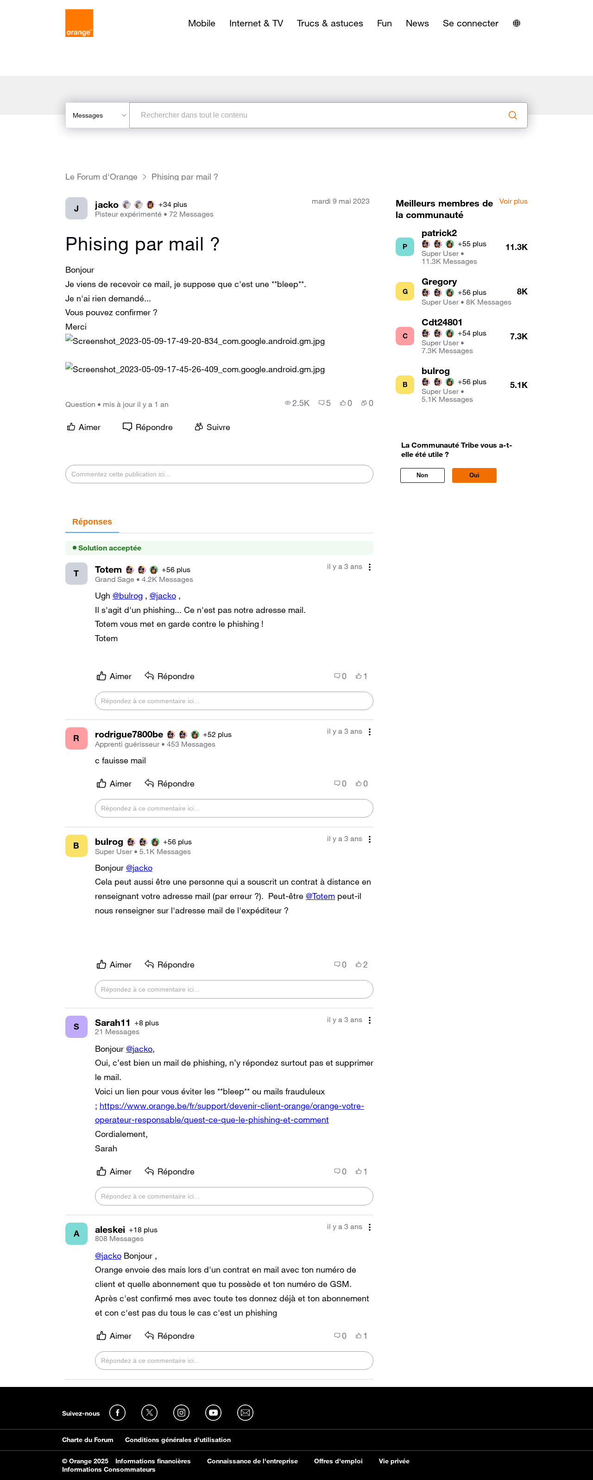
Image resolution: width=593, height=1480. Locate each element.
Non (422, 475)
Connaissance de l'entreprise (252, 1461)
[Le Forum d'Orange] (79, 23)
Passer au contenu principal (49, 7)
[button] (195, 341)
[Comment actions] (369, 567)
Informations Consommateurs (109, 1469)
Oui (474, 475)
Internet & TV (256, 23)
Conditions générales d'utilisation (178, 1440)
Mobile (201, 23)
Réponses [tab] (92, 521)
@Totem (320, 896)
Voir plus (513, 201)
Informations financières (153, 1461)
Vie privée (394, 1461)
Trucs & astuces (330, 23)
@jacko (163, 595)
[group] (297, 402)
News (417, 23)
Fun (384, 23)
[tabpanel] (219, 956)
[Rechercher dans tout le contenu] (513, 115)
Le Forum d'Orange (101, 177)
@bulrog (128, 595)
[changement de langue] (516, 23)
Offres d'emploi (338, 1461)
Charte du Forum (88, 1440)
